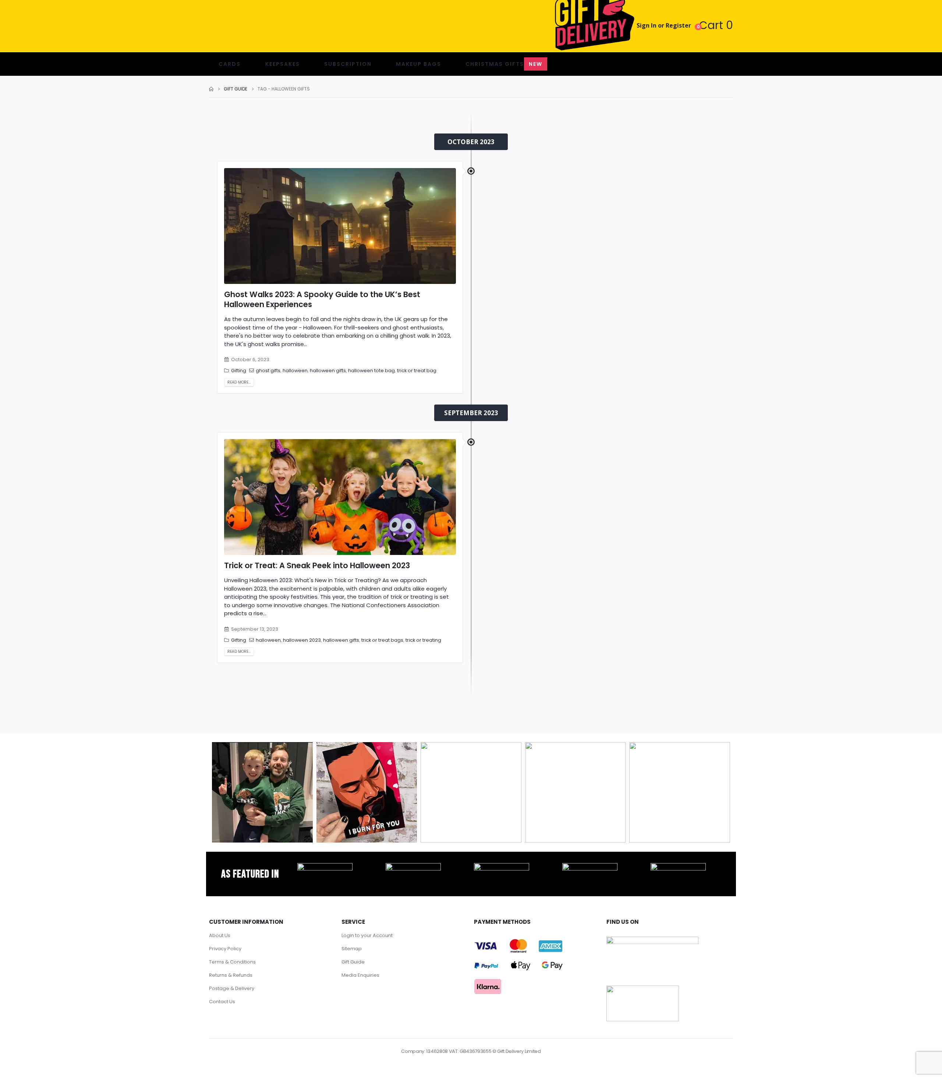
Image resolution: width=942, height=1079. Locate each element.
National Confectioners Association (390, 605)
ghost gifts (268, 370)
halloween (295, 370)
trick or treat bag (416, 370)
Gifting (238, 370)
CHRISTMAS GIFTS (503, 64)
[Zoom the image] (325, 867)
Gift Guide (353, 961)
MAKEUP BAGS (418, 64)
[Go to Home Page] (211, 89)
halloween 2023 (302, 640)
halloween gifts (328, 370)
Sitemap (351, 948)
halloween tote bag (371, 370)
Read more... (239, 382)
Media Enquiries (360, 975)
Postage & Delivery (231, 988)
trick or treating (423, 640)
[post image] (340, 226)
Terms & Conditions (232, 961)
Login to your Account (367, 935)
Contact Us (222, 1001)
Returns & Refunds (230, 975)
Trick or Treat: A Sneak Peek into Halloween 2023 (317, 565)
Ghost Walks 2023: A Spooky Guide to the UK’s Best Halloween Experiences (322, 299)
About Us (219, 935)
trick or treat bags (382, 640)
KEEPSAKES (282, 64)
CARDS (230, 64)
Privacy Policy (225, 948)
